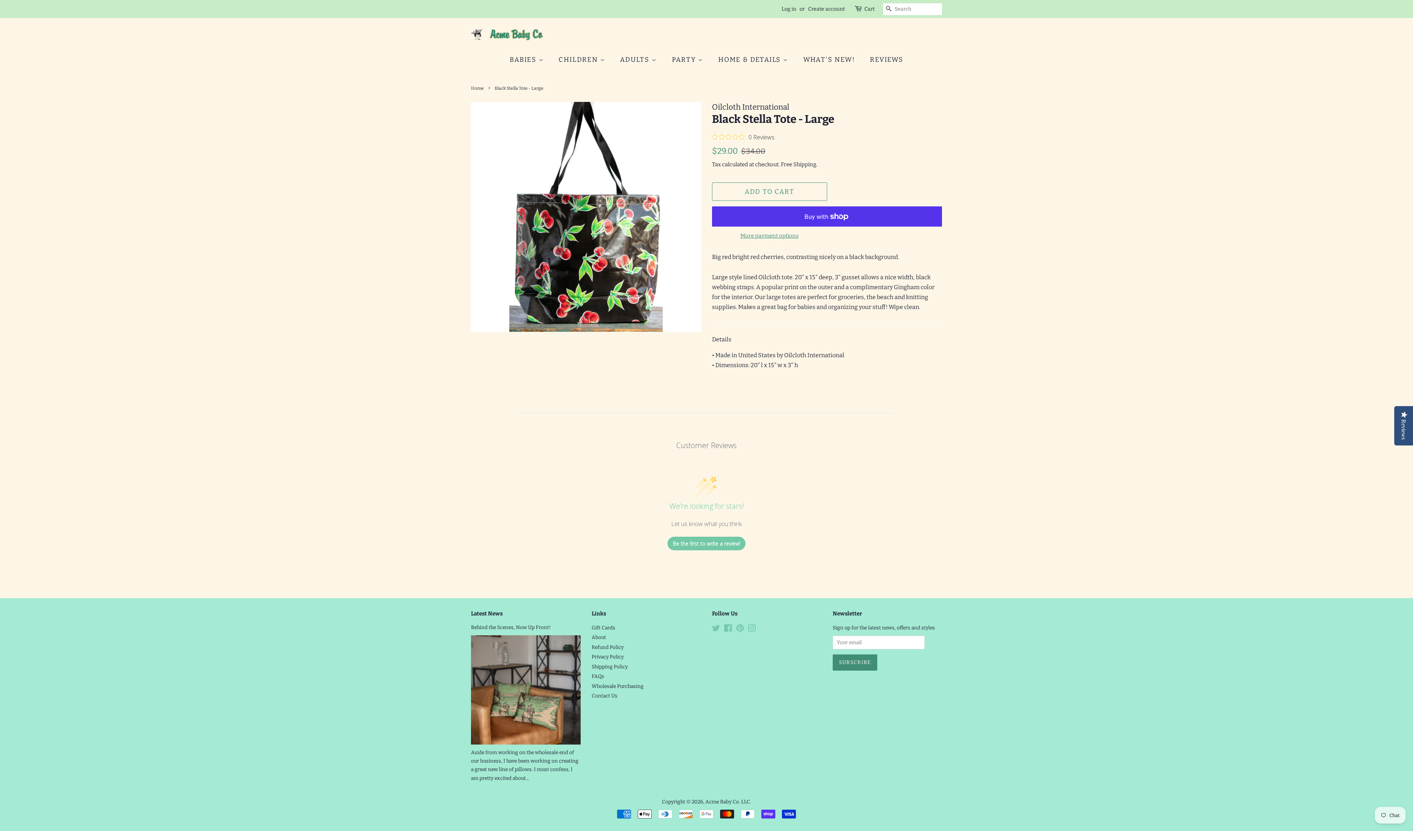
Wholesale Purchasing (618, 686)
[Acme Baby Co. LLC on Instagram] (752, 629)
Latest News (487, 613)
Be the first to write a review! (706, 543)
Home (477, 88)
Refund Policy (608, 647)
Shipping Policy (610, 667)
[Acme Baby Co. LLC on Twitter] (716, 629)
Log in (789, 9)
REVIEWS (886, 60)
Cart (869, 9)
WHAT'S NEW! (829, 60)
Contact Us (604, 696)
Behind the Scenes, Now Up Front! (511, 627)
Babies (524, 60)
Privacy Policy (608, 657)
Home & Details (750, 60)
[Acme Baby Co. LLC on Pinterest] (740, 629)
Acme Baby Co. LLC (727, 802)
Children (579, 60)
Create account (826, 9)
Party (685, 60)
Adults (636, 60)
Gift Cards (603, 628)
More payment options (769, 235)
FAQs (598, 676)
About (599, 637)
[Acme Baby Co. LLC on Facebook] (728, 629)
